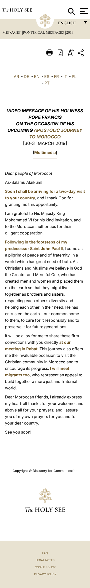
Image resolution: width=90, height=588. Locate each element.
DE (26, 76)
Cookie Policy (45, 567)
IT (65, 76)
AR (16, 76)
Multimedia (45, 152)
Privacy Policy (45, 574)
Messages (12, 32)
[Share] (81, 53)
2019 (69, 32)
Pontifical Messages (44, 32)
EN (37, 76)
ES (46, 76)
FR (56, 76)
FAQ (45, 553)
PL (74, 76)
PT (47, 83)
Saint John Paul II (46, 248)
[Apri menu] (83, 11)
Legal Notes (45, 560)
